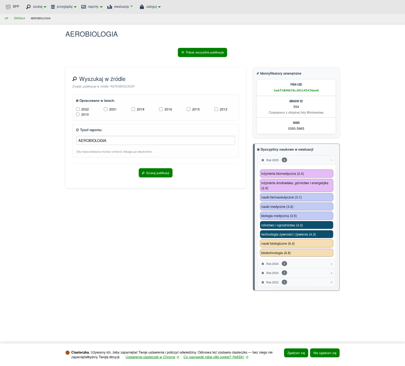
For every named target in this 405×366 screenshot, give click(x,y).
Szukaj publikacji (157, 173)
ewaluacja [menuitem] (121, 6)
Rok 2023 (275, 273)
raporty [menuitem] (92, 6)
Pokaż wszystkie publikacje (205, 52)
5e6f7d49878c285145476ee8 (296, 90)
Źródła (19, 18)
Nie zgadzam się (324, 353)
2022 (85, 109)
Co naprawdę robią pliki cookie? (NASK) (216, 356)
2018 (140, 109)
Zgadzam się (296, 353)
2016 (168, 109)
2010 (85, 114)
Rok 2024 (275, 264)
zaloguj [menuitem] (151, 6)
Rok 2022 (275, 282)
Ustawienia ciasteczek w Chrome (152, 356)
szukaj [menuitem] (37, 6)
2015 (196, 109)
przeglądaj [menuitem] (64, 6)
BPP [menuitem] (15, 6)
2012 (223, 109)
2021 (113, 109)
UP (6, 18)
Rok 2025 (275, 160)
